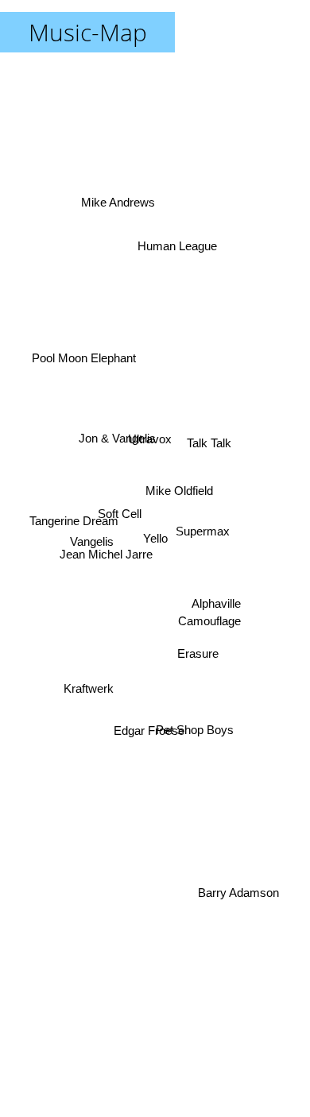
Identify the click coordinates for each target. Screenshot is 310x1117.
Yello (155, 538)
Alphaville (217, 606)
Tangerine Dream (73, 525)
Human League (174, 240)
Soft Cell (119, 506)
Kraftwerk (88, 685)
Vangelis (91, 544)
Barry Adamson (238, 900)
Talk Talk (208, 437)
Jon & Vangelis (117, 439)
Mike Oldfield (177, 479)
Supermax (203, 528)
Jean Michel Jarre (105, 555)
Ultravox (154, 432)
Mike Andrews (120, 202)
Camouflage (210, 619)
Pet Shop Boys (197, 722)
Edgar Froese (142, 736)
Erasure (198, 648)
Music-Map (88, 32)
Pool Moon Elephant (84, 356)
